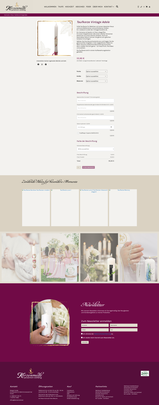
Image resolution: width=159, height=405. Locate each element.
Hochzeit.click (99, 395)
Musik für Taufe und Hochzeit (104, 397)
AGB (68, 393)
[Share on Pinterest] (46, 64)
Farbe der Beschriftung (83, 145)
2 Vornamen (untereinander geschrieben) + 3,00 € (90, 114)
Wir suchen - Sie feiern (102, 398)
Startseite (7, 15)
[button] (113, 7)
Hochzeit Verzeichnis (101, 393)
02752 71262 (15, 397)
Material (80, 81)
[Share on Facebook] (38, 64)
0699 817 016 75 (16, 396)
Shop (12, 15)
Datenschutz (70, 392)
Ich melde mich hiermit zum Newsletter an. (98, 338)
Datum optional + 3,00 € (83, 123)
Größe (79, 76)
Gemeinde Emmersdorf (102, 392)
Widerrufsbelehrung (73, 398)
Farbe (79, 71)
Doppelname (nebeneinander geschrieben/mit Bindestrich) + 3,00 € (95, 104)
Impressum (70, 390)
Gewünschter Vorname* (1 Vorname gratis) (88, 97)
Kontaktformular (72, 397)
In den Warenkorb (88, 167)
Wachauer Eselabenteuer (102, 390)
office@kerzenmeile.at (16, 400)
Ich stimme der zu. (98, 334)
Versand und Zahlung (73, 395)
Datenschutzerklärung (102, 334)
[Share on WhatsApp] (42, 64)
